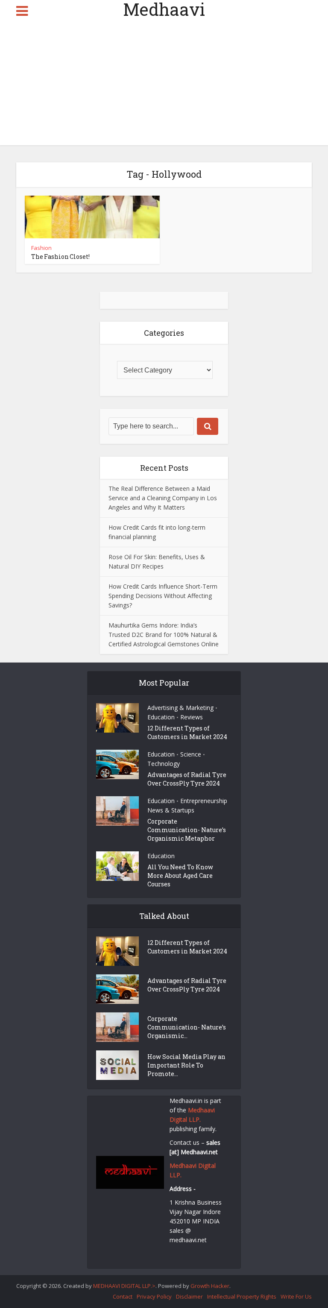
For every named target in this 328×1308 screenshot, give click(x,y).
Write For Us (296, 1296)
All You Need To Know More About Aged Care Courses (180, 875)
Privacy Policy (154, 1296)
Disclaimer (189, 1296)
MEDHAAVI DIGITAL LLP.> (124, 1286)
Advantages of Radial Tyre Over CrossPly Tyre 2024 (186, 779)
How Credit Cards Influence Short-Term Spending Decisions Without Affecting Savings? (162, 595)
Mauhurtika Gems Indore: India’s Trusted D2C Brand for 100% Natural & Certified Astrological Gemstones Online (163, 634)
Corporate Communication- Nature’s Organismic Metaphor (186, 829)
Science (190, 754)
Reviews (191, 717)
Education (161, 717)
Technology (163, 764)
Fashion (41, 248)
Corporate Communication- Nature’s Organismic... (186, 1027)
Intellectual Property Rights (241, 1296)
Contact (122, 1296)
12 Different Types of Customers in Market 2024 (187, 732)
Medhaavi (164, 9)
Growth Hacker (209, 1286)
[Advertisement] (164, 85)
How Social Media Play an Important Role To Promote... (186, 1065)
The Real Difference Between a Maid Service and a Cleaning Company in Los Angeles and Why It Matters (162, 497)
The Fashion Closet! (60, 256)
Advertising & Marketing (180, 708)
